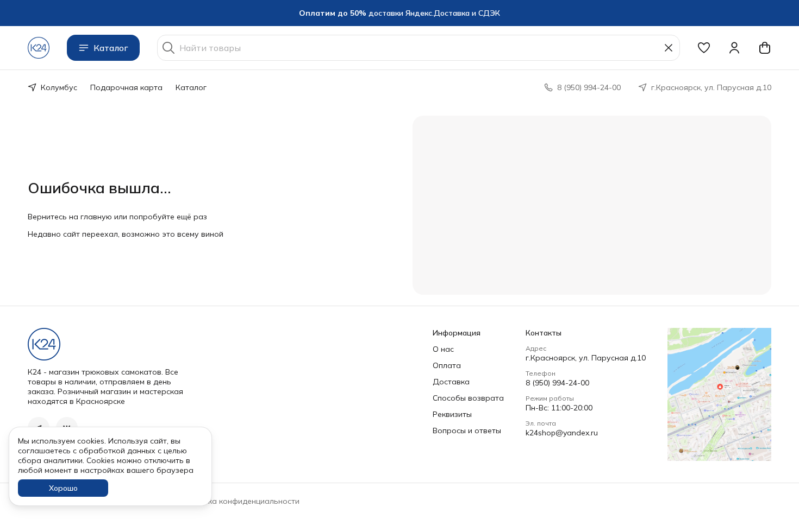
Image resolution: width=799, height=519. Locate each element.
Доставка (451, 382)
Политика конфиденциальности (240, 501)
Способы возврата (468, 398)
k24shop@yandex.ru (562, 433)
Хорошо (63, 488)
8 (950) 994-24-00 (557, 383)
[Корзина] (764, 47)
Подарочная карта (126, 87)
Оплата (447, 365)
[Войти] (734, 47)
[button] (703, 47)
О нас (443, 349)
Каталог (110, 47)
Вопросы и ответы (467, 430)
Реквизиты (452, 414)
